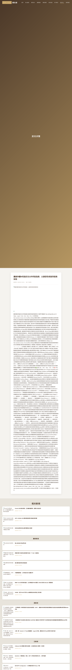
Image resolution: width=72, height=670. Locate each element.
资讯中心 (62, 2)
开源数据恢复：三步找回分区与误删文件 (24, 572)
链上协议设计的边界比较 (20, 543)
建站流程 (45, 2)
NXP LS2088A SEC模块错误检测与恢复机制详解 (26, 518)
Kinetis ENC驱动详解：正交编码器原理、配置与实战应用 (28, 508)
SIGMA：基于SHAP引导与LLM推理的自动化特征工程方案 (28, 592)
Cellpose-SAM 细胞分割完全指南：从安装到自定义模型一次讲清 (29, 646)
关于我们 (56, 2)
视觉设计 (33, 2)
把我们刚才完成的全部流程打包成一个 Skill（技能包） (27, 553)
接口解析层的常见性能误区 (21, 563)
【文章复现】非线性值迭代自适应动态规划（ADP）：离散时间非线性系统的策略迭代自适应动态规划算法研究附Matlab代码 (41, 608)
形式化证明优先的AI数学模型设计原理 (23, 528)
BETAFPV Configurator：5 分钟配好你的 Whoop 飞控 (27, 665)
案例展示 (39, 2)
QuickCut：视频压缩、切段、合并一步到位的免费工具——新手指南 (30, 656)
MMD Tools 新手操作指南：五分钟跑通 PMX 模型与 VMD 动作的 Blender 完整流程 (34, 582)
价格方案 (50, 2)
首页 (22, 2)
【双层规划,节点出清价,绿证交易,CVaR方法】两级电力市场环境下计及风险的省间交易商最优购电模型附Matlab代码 (41, 620)
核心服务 (27, 2)
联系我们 (68, 2)
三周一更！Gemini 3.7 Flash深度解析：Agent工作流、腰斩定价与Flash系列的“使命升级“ (35, 631)
